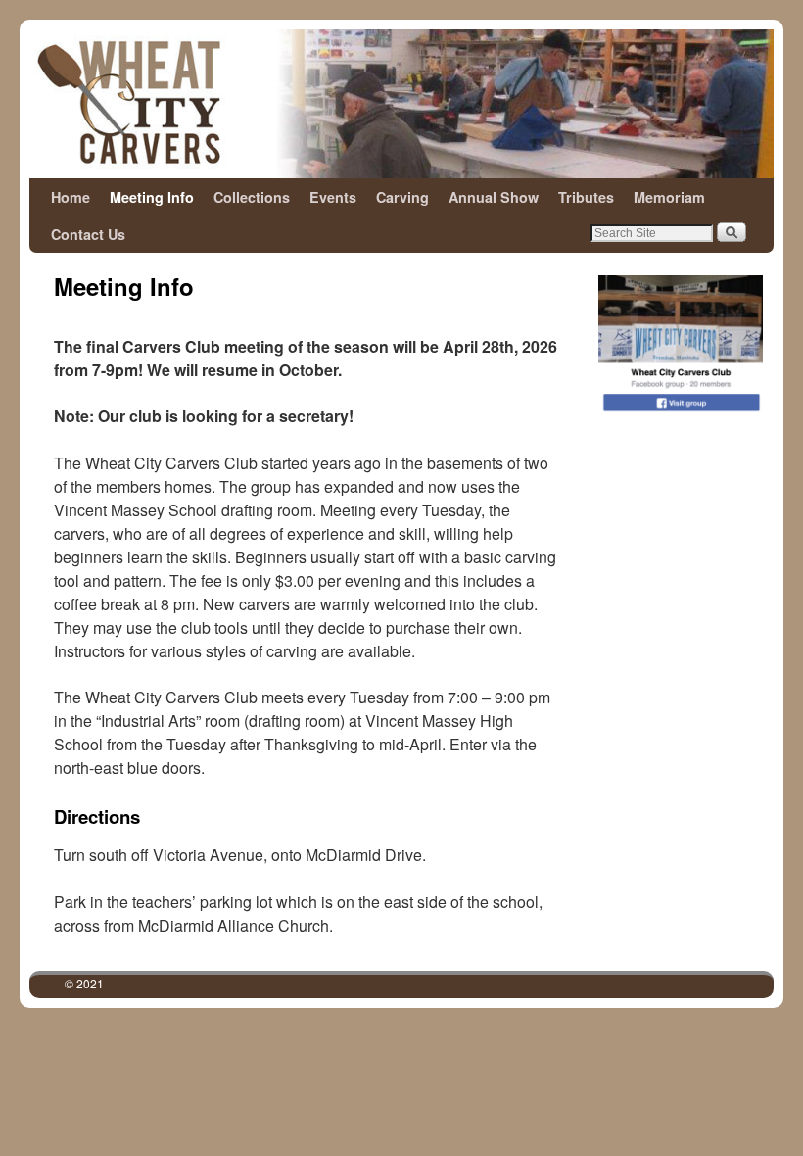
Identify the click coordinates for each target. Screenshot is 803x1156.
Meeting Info (152, 197)
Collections (251, 197)
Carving (402, 197)
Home (70, 197)
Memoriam (669, 197)
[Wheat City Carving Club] (401, 103)
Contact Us (88, 234)
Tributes (586, 197)
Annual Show (494, 197)
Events (332, 197)
